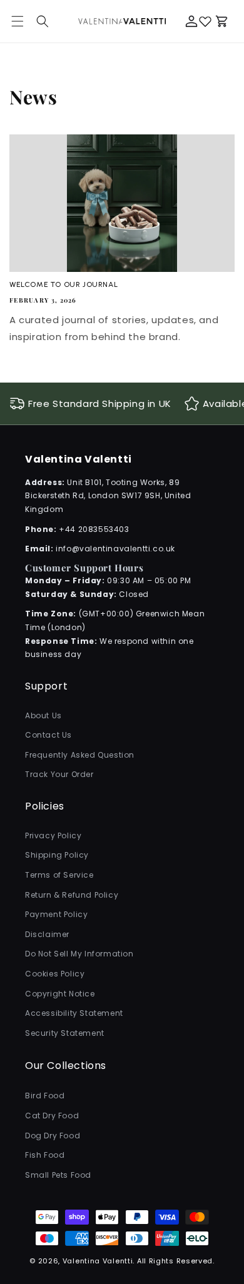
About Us (43, 715)
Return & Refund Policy (71, 895)
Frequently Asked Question (80, 755)
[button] (42, 21)
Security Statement (64, 1033)
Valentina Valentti (98, 1261)
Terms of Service (59, 875)
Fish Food (44, 1155)
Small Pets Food (58, 1175)
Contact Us (48, 735)
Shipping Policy (57, 855)
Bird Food (44, 1095)
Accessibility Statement (74, 1013)
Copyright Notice (60, 993)
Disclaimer (47, 934)
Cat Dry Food (52, 1115)
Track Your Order (59, 774)
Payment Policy (56, 914)
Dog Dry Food (52, 1135)
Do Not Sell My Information (79, 953)
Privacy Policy (53, 835)
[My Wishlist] (205, 21)
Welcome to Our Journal (63, 284)
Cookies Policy (54, 973)
